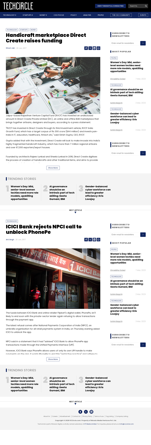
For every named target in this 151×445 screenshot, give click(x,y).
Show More (53, 168)
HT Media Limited (90, 424)
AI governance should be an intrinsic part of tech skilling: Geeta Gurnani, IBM (126, 92)
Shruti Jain (10, 48)
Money (43, 15)
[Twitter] (90, 48)
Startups (27, 15)
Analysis (87, 15)
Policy (74, 15)
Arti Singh (10, 239)
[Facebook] (86, 48)
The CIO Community (121, 15)
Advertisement (65, 416)
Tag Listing (110, 416)
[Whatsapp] (98, 48)
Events (143, 15)
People (101, 15)
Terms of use (99, 416)
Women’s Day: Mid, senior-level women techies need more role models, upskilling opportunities (126, 67)
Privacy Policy (87, 416)
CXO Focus (59, 15)
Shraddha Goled (117, 79)
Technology (9, 15)
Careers (55, 416)
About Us (47, 416)
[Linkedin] (94, 48)
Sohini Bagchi (116, 103)
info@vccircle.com (127, 424)
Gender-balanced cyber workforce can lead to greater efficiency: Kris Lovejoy (124, 118)
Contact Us (76, 416)
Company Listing (122, 416)
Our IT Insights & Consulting (110, 6)
